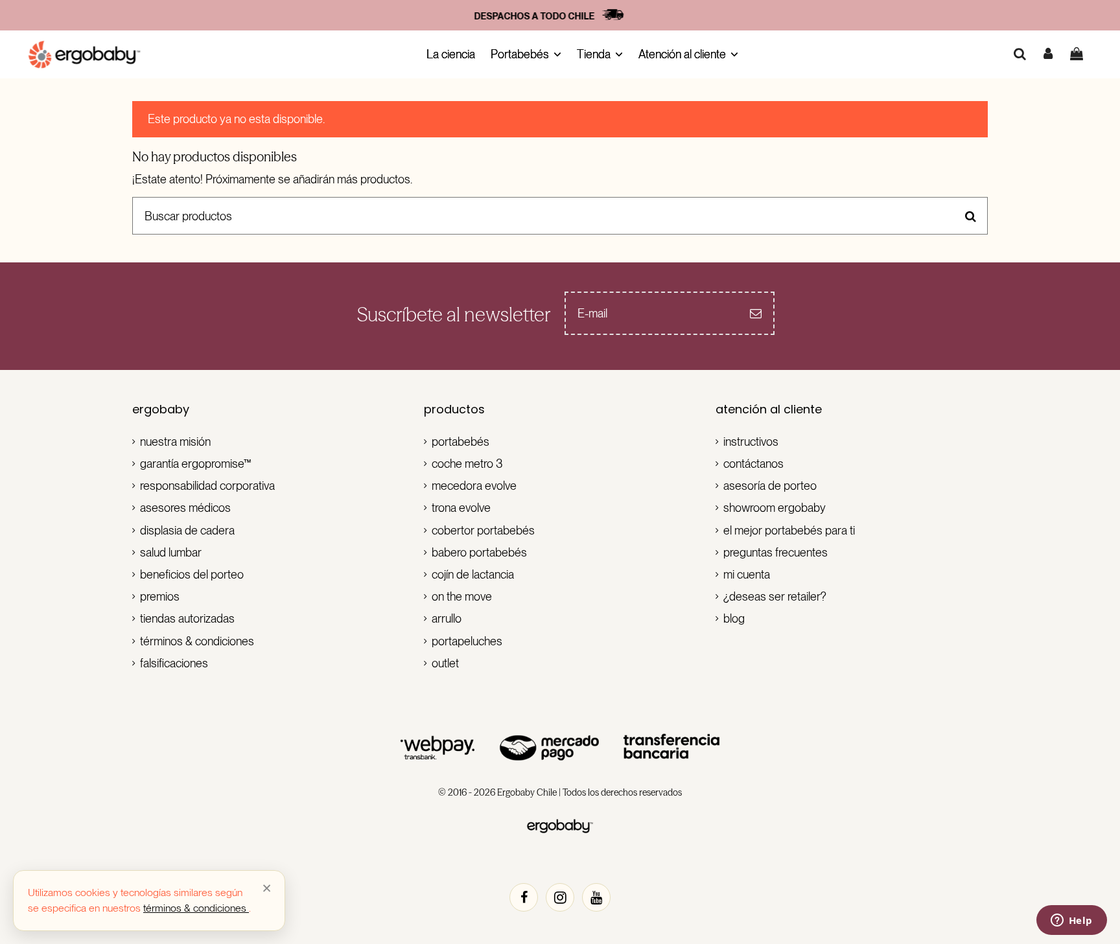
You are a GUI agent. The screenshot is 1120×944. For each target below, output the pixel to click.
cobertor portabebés (483, 530)
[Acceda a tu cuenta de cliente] (1048, 54)
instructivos (750, 441)
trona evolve (461, 507)
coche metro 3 (467, 463)
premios (160, 596)
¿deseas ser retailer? (774, 596)
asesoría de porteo (770, 485)
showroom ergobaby (774, 507)
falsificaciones (174, 663)
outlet (445, 663)
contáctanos (753, 463)
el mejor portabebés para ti (789, 530)
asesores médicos (185, 507)
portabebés (460, 441)
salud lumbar (171, 552)
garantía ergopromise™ (195, 463)
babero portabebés (479, 552)
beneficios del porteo (192, 574)
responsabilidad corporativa (207, 485)
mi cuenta (746, 574)
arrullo (446, 618)
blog (734, 618)
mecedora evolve (474, 485)
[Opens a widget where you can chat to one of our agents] (1071, 921)
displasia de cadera (187, 530)
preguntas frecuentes (775, 552)
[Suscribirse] (755, 313)
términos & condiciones (197, 641)
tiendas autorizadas (187, 618)
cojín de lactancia (473, 574)
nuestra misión (175, 441)
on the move (462, 596)
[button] (526, 54)
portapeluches (467, 641)
